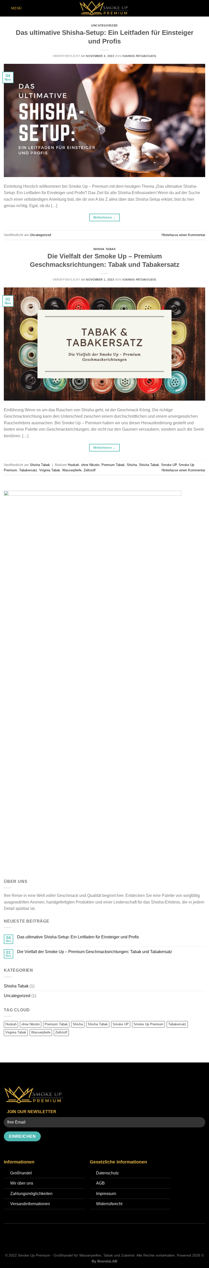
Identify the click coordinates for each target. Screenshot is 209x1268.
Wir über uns (21, 1183)
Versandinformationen (30, 1204)
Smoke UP (169, 465)
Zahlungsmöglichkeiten (31, 1193)
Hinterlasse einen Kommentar (183, 235)
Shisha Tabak (104, 249)
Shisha (132, 465)
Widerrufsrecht (109, 1204)
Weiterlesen (104, 217)
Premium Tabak (113, 465)
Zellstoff (90, 470)
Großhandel (21, 1173)
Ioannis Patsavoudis (139, 55)
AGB (100, 1183)
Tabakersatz (28, 470)
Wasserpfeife (72, 470)
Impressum (106, 1193)
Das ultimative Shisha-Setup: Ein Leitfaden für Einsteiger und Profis (78, 937)
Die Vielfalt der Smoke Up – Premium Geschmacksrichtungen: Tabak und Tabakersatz (94, 952)
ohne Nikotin (90, 465)
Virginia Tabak (49, 470)
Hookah (73, 465)
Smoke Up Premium (148, 1024)
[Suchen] (203, 8)
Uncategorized (104, 25)
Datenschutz (107, 1173)
